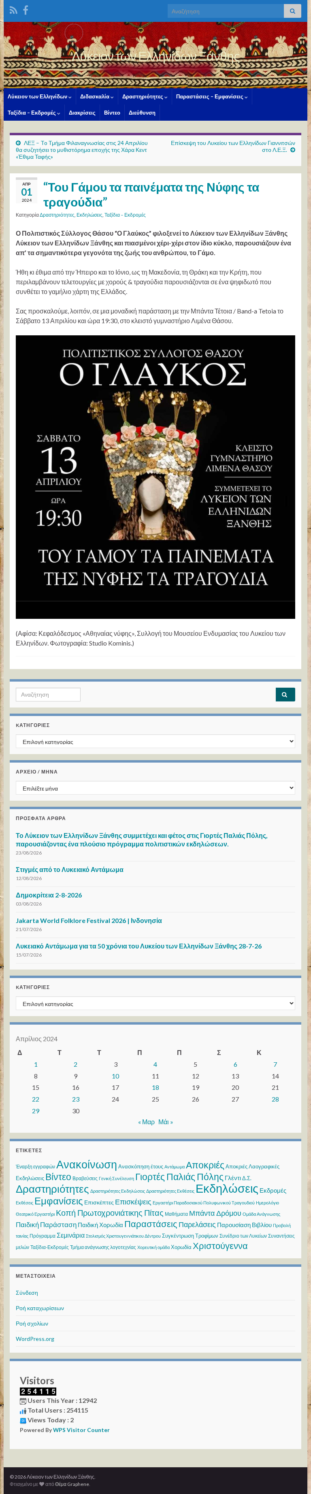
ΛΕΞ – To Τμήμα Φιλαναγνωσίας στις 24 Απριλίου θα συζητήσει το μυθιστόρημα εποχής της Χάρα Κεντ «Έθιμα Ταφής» (82, 149)
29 (35, 1111)
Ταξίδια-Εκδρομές (49, 1247)
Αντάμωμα (174, 1166)
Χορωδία (181, 1247)
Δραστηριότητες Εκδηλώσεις (117, 1190)
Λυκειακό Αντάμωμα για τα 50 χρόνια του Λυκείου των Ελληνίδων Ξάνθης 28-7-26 (139, 946)
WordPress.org (35, 1338)
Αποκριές (205, 1164)
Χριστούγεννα (220, 1245)
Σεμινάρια (71, 1235)
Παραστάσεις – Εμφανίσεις (210, 96)
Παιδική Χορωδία (100, 1224)
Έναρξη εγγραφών (35, 1167)
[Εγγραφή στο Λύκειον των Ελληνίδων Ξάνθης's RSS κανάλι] (13, 9)
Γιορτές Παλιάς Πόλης (179, 1176)
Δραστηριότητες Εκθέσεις (170, 1190)
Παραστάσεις (150, 1223)
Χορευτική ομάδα (153, 1247)
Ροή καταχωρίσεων (40, 1307)
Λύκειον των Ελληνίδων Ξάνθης (155, 56)
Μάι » (165, 1121)
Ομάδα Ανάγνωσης (261, 1214)
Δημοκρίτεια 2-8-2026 (49, 895)
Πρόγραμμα (42, 1236)
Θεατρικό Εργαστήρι (35, 1214)
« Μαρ (146, 1121)
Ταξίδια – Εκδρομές (32, 112)
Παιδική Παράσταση (46, 1224)
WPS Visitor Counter (81, 1430)
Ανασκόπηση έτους (140, 1166)
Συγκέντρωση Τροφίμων (190, 1235)
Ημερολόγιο (267, 1202)
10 (115, 1076)
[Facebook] (25, 9)
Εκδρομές (273, 1190)
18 (155, 1087)
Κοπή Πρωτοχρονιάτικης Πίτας (110, 1212)
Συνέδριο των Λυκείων (243, 1236)
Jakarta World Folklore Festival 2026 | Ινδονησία (89, 920)
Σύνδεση (27, 1292)
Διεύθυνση (142, 112)
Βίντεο (112, 112)
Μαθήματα (176, 1214)
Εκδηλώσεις (89, 215)
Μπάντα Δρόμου (215, 1212)
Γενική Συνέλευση (116, 1178)
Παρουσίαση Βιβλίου (244, 1224)
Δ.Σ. (246, 1178)
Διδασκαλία (95, 96)
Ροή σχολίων (32, 1323)
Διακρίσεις (82, 112)
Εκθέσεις (24, 1202)
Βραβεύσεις (85, 1178)
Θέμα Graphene (72, 1484)
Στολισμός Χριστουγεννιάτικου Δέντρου (123, 1235)
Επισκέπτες (99, 1202)
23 (75, 1099)
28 (275, 1099)
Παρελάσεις (197, 1224)
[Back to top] (293, 1476)
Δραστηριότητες (143, 96)
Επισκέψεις (133, 1201)
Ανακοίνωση (86, 1164)
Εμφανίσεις (58, 1200)
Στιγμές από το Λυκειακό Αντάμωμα (70, 869)
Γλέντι (233, 1177)
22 (35, 1099)
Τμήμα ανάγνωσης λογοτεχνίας (103, 1247)
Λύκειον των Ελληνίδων (38, 96)
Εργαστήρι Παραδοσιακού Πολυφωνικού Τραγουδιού (204, 1202)
